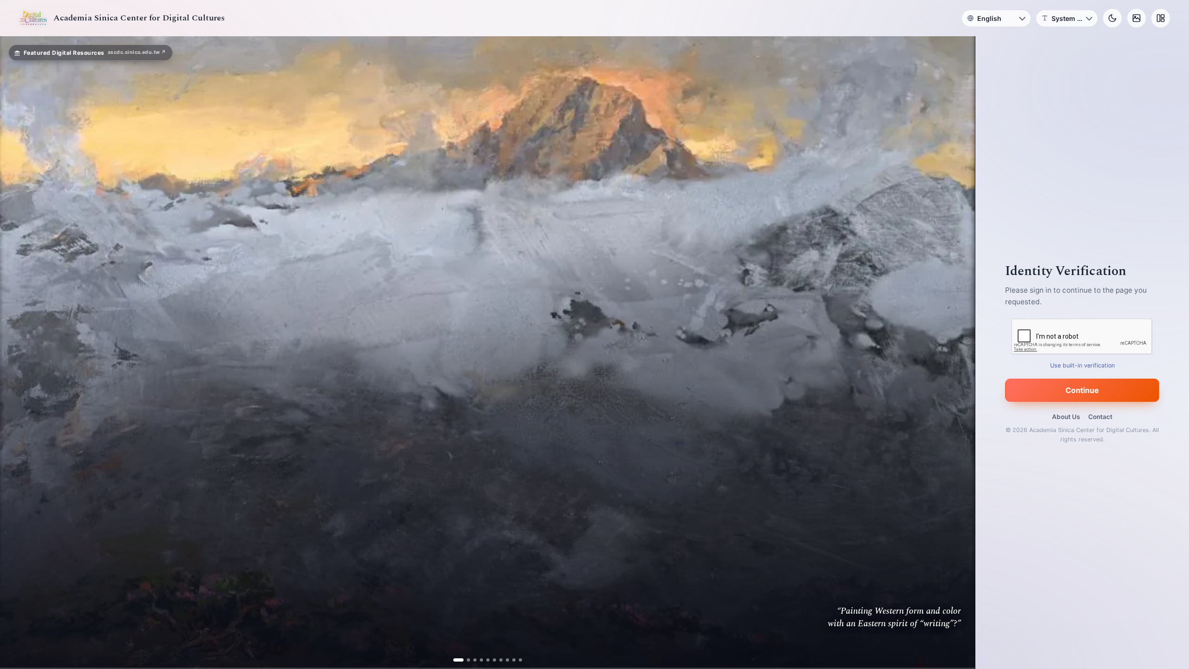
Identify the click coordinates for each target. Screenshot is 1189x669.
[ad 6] (490, 660)
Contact (1100, 416)
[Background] (1136, 18)
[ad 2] (464, 660)
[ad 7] (497, 660)
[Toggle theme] (1112, 18)
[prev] (17, 352)
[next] (958, 352)
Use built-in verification (1082, 365)
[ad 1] (458, 660)
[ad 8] (503, 660)
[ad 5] (484, 660)
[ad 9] (510, 660)
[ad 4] (477, 660)
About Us (1066, 416)
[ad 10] (516, 660)
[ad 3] (471, 660)
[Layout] (1160, 18)
